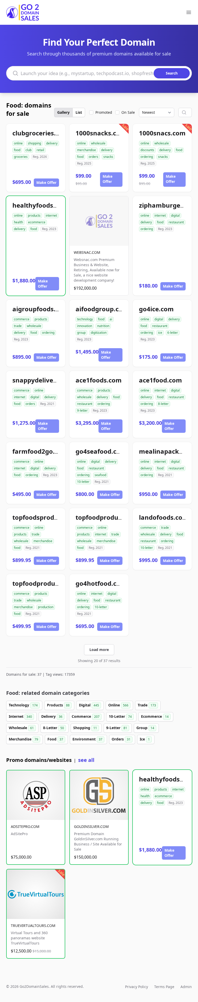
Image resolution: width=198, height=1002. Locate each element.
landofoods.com (163, 517)
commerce (21, 319)
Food (55, 739)
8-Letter (53, 727)
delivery (51, 143)
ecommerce (36, 222)
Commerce (86, 716)
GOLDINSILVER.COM (91, 826)
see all (86, 759)
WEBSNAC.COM (87, 252)
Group (145, 727)
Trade (147, 705)
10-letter (83, 481)
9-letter (82, 410)
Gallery (63, 112)
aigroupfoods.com (40, 309)
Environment (87, 739)
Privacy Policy (136, 986)
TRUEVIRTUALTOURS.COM (33, 925)
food (17, 150)
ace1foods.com (99, 380)
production (45, 607)
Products (58, 705)
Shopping (85, 727)
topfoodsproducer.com (47, 517)
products (34, 215)
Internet (20, 716)
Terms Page (164, 986)
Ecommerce (155, 716)
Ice (145, 739)
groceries (21, 156)
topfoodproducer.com (109, 517)
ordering (147, 156)
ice (160, 332)
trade (18, 326)
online (18, 143)
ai (111, 319)
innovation (84, 326)
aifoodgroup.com (102, 309)
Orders (121, 739)
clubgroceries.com (40, 133)
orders (93, 156)
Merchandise (23, 739)
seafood (100, 475)
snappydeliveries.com (45, 380)
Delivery (51, 716)
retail (40, 150)
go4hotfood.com (101, 583)
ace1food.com (160, 380)
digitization (98, 332)
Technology (23, 705)
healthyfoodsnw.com (44, 205)
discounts (147, 150)
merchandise (86, 150)
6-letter (172, 332)
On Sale (128, 112)
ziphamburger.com (168, 205)
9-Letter (116, 727)
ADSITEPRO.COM (25, 826)
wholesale (98, 143)
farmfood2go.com (40, 451)
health (18, 222)
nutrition (103, 326)
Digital (89, 705)
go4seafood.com (101, 451)
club (28, 150)
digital (175, 215)
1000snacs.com (162, 133)
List (79, 112)
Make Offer (46, 182)
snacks (108, 156)
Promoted (103, 112)
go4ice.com (156, 309)
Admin (186, 986)
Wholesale (21, 727)
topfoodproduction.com (49, 583)
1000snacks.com (101, 133)
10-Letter (120, 716)
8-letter (163, 404)
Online (118, 705)
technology (85, 319)
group (81, 332)
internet (51, 215)
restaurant (176, 222)
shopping (34, 143)
